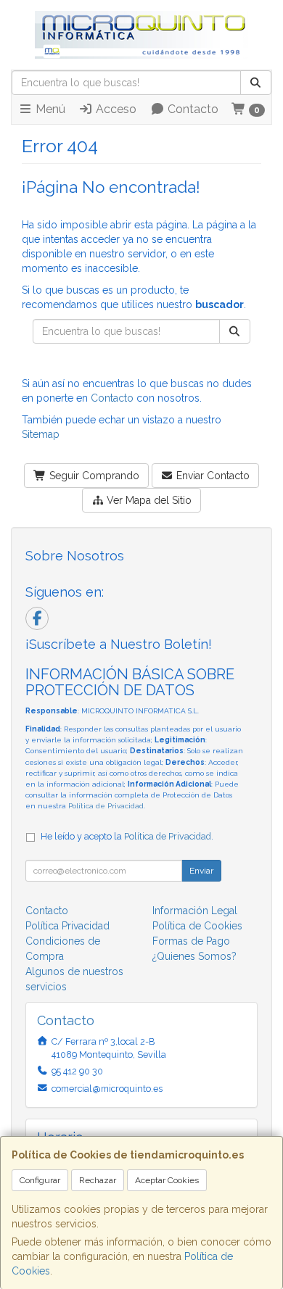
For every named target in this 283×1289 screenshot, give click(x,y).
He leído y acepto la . (127, 836)
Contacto (191, 109)
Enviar (201, 871)
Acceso (114, 109)
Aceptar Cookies (167, 1180)
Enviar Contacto (211, 475)
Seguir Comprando (92, 475)
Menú (49, 109)
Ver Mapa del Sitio (148, 500)
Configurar (40, 1180)
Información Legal (194, 910)
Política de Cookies (197, 926)
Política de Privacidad (106, 806)
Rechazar (97, 1180)
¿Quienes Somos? (194, 956)
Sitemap (41, 434)
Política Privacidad (67, 926)
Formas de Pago (191, 941)
